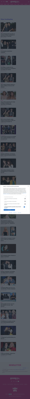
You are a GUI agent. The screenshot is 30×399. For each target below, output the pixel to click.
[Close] (28, 186)
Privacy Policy (19, 212)
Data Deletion (10, 212)
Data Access (15, 212)
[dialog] (15, 199)
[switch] (25, 198)
